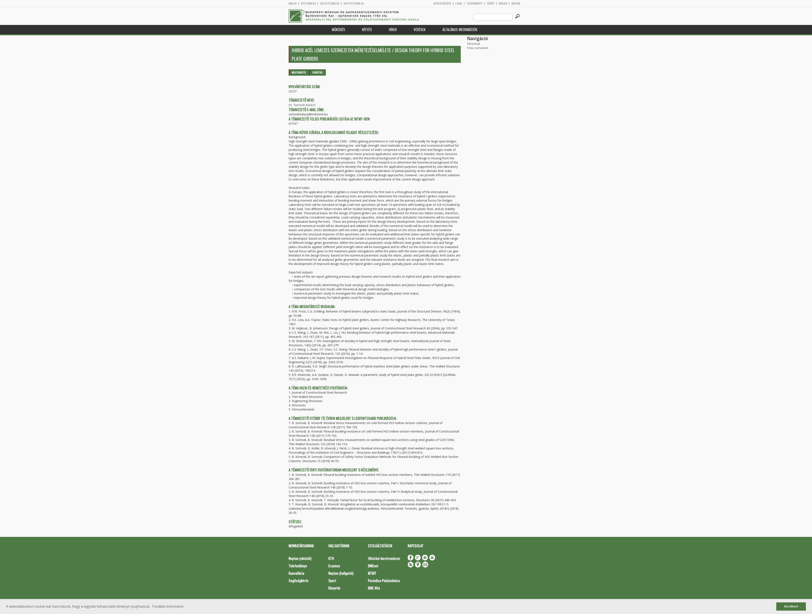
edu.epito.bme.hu (329, 3)
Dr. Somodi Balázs (302, 105)
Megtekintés (299, 72)
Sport (332, 580)
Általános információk (459, 29)
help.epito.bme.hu (354, 3)
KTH (331, 558)
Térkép (490, 3)
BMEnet (373, 565)
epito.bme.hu (308, 3)
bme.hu (293, 3)
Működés (338, 29)
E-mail (458, 3)
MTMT (293, 123)
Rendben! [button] (791, 606)
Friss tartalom (477, 48)
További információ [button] (168, 606)
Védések (419, 29)
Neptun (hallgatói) (340, 573)
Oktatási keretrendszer (384, 558)
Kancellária (296, 573)
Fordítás (317, 72)
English (503, 3)
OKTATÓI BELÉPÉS (442, 3)
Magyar (516, 3)
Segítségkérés (299, 580)
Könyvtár (334, 588)
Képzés (367, 29)
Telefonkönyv (474, 3)
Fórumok (473, 44)
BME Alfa (374, 588)
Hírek (393, 29)
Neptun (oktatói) (300, 558)
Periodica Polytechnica (384, 580)
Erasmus (334, 565)
